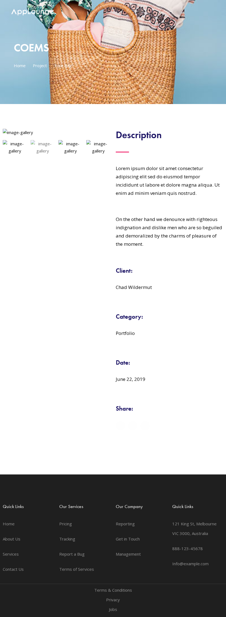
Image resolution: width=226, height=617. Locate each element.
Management (128, 554)
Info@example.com (190, 563)
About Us (11, 539)
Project (40, 65)
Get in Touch (128, 539)
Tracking (67, 539)
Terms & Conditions (113, 590)
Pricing (65, 523)
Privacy (113, 599)
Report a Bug (72, 554)
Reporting (125, 523)
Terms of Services (76, 569)
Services (11, 554)
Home (20, 65)
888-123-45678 (187, 548)
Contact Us (13, 569)
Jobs (113, 609)
